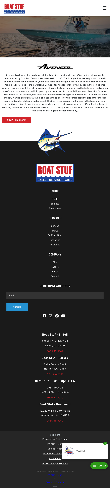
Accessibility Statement (55, 463)
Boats (55, 198)
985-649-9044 (55, 351)
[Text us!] (99, 466)
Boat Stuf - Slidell (55, 334)
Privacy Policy (54, 443)
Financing (55, 239)
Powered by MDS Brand (55, 438)
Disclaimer (55, 458)
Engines (55, 203)
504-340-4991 (55, 374)
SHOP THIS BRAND (16, 120)
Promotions (55, 208)
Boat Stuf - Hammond (55, 404)
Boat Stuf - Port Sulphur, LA (55, 381)
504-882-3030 (55, 397)
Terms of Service (55, 482)
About (55, 271)
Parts (55, 230)
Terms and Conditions (55, 453)
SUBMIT (17, 307)
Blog (55, 262)
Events (55, 266)
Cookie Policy (55, 448)
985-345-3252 (55, 420)
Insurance (55, 244)
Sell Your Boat (55, 235)
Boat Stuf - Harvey (55, 357)
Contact (55, 276)
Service (55, 225)
